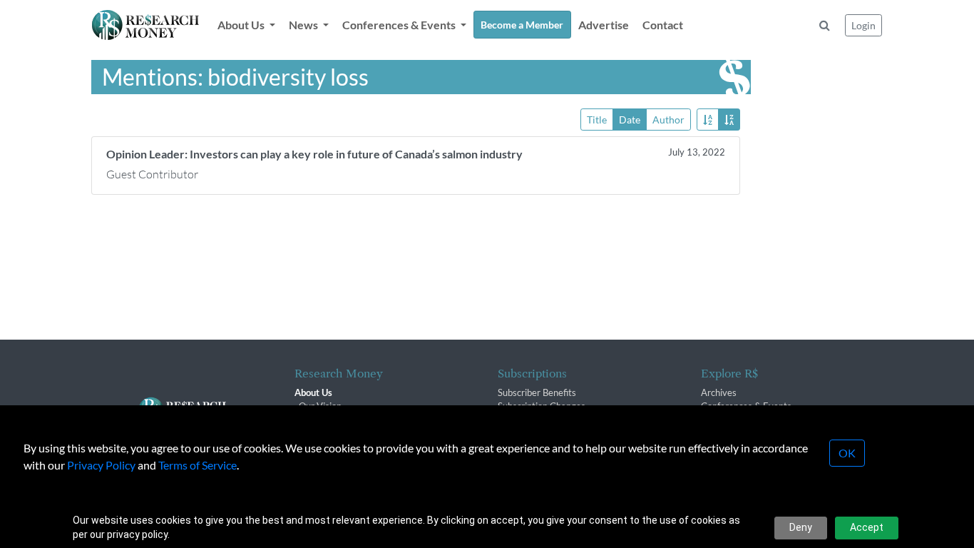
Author (668, 119)
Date (629, 119)
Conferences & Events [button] (400, 24)
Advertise (603, 24)
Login (863, 25)
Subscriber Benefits (537, 392)
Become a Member (522, 25)
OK (847, 453)
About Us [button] (242, 24)
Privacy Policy (101, 465)
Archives (719, 392)
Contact (662, 24)
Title (597, 119)
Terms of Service (197, 465)
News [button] (304, 24)
